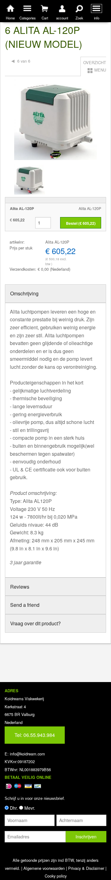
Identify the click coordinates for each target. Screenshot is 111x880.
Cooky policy (56, 876)
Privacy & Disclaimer (86, 868)
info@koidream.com (27, 754)
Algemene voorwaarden (44, 868)
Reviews (19, 586)
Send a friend (24, 604)
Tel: (34, 734)
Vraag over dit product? (35, 623)
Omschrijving (24, 293)
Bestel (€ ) (81, 223)
